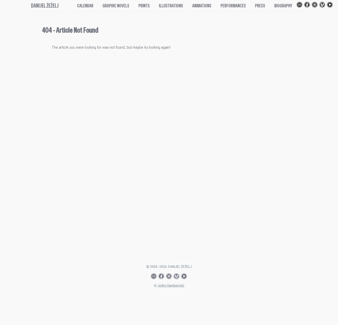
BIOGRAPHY (283, 6)
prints (144, 6)
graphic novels (116, 6)
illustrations (171, 6)
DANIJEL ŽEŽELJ (45, 5)
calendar (85, 6)
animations (201, 6)
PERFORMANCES (233, 6)
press (260, 6)
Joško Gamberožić (171, 285)
